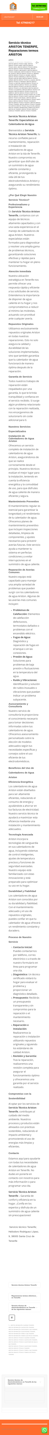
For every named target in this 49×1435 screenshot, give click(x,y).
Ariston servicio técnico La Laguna (24, 80)
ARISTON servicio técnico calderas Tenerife (22, 1338)
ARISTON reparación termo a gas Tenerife (21, 1333)
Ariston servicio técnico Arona (27, 67)
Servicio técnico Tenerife (28, 111)
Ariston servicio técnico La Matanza (24, 80)
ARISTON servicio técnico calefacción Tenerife (23, 1340)
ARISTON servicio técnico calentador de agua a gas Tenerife (23, 1343)
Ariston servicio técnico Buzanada (19, 68)
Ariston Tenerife (14, 107)
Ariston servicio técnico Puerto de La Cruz (26, 94)
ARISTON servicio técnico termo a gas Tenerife (23, 1350)
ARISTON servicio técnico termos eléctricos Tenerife (22, 1353)
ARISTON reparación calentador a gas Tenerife (23, 1329)
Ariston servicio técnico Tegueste (19, 102)
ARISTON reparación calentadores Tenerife (22, 1331)
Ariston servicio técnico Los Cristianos (23, 87)
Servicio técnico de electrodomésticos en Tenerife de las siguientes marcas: (22, 1382)
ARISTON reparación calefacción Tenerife (21, 1327)
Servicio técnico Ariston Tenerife (24, 1285)
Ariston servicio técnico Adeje (18, 64)
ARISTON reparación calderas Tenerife (22, 1325)
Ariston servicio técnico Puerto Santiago (22, 96)
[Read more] (12, 1320)
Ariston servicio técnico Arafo (21, 64)
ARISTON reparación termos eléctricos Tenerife (23, 1336)
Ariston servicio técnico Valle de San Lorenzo (25, 106)
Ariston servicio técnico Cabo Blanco (22, 69)
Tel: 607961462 (39, 5)
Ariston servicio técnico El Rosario (20, 75)
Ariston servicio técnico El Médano (28, 73)
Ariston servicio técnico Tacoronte (24, 101)
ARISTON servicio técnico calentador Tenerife (23, 1346)
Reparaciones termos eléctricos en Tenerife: (24, 1297)
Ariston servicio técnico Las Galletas (20, 86)
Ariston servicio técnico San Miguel (24, 97)
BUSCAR (39, 17)
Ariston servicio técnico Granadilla (22, 76)
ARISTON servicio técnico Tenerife (19, 1348)
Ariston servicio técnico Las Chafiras (25, 85)
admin (11, 60)
